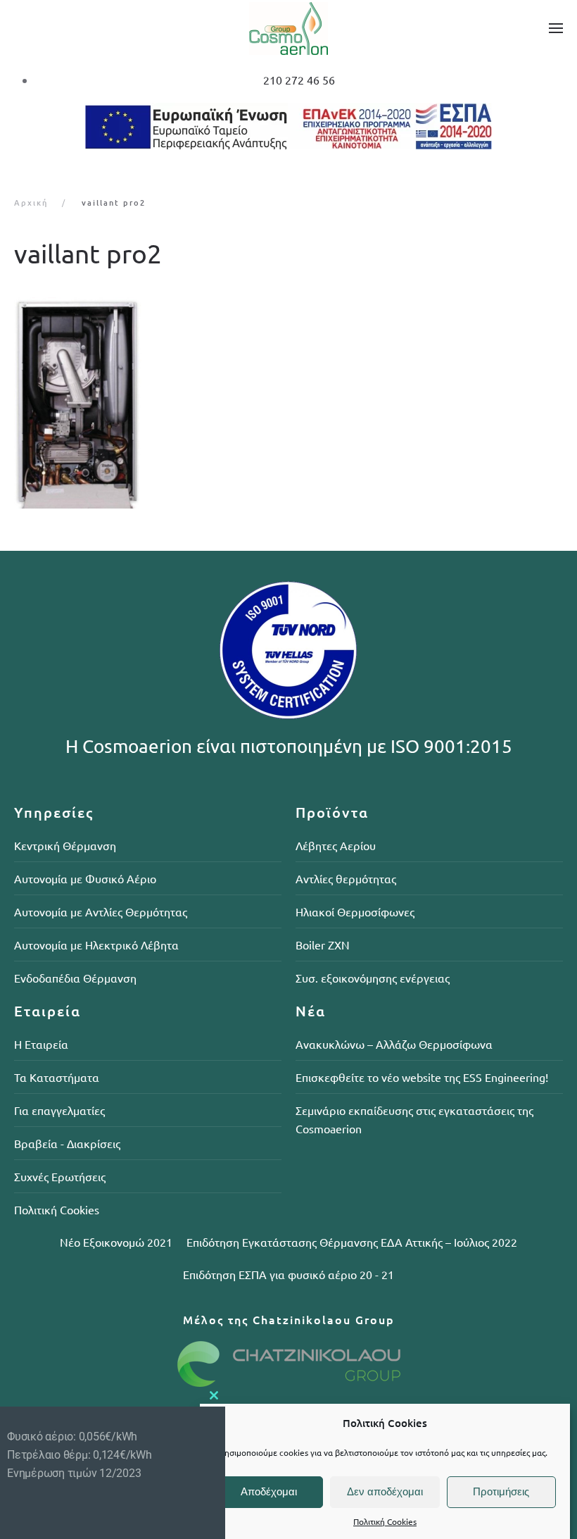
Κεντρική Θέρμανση (65, 845)
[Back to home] (288, 28)
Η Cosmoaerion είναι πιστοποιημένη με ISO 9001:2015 (288, 746)
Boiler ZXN (323, 944)
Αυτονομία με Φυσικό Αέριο (85, 878)
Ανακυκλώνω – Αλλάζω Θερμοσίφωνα (394, 1044)
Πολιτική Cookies (385, 1521)
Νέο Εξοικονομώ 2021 (116, 1242)
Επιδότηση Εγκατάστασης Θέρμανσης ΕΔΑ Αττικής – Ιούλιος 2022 (351, 1242)
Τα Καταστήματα (56, 1077)
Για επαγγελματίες (59, 1110)
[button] (556, 28)
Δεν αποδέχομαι (385, 1491)
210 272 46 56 (299, 80)
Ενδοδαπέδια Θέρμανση (75, 978)
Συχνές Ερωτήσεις (60, 1176)
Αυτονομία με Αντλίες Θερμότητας (100, 911)
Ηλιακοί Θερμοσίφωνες (355, 911)
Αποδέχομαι (269, 1491)
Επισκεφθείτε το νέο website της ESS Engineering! (422, 1077)
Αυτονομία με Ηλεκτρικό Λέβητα (96, 944)
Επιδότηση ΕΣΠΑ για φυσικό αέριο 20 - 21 (288, 1274)
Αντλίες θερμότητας (346, 878)
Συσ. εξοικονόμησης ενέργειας (373, 978)
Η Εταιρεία (41, 1044)
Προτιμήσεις (501, 1491)
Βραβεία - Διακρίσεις (67, 1143)
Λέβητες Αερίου (336, 845)
